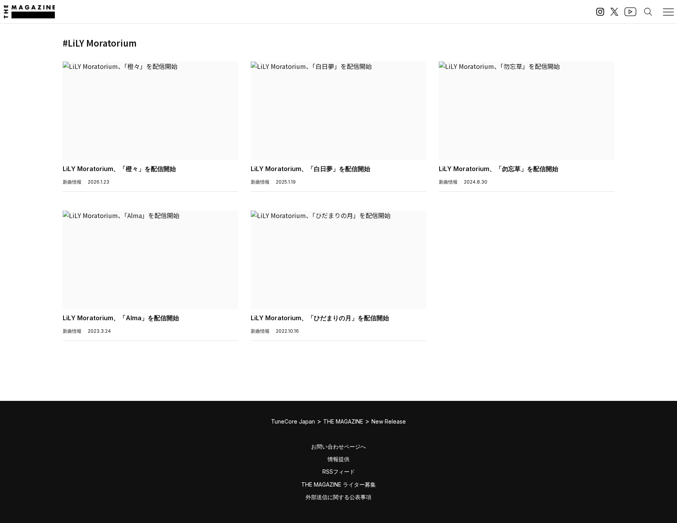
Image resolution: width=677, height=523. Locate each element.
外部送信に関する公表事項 (338, 497)
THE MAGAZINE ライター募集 (338, 484)
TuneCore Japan (293, 421)
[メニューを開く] (668, 11)
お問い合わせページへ (338, 446)
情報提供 (338, 459)
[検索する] (648, 11)
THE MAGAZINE (343, 421)
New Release (388, 421)
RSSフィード (338, 471)
